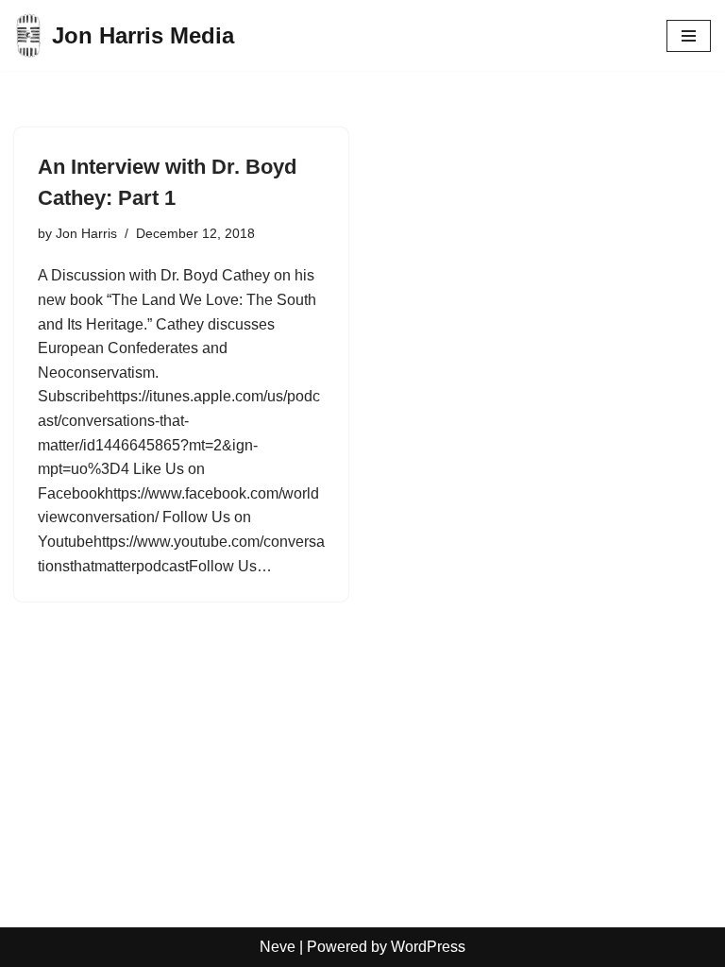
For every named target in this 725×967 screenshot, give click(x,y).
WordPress (428, 947)
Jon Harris (86, 233)
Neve (277, 947)
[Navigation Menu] (688, 36)
